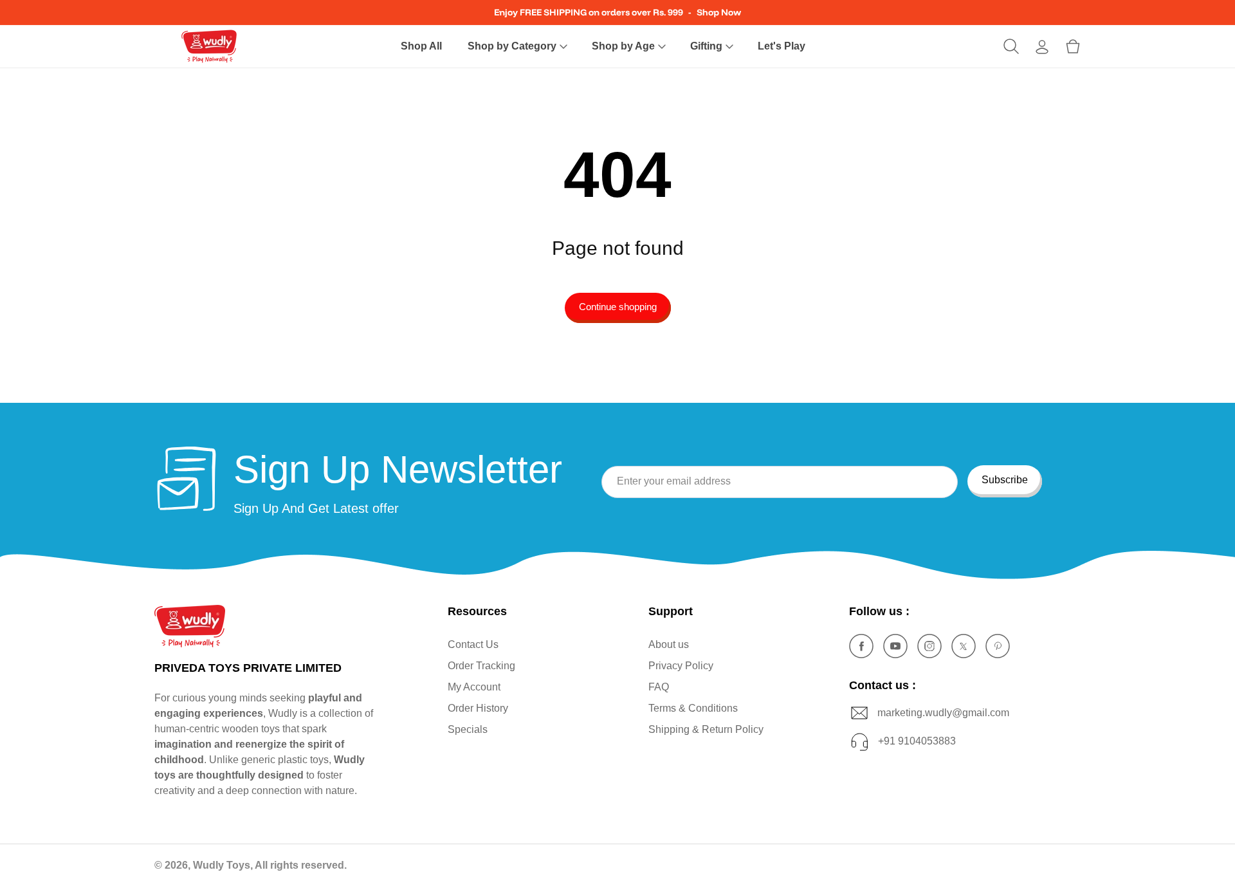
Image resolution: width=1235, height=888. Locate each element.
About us (668, 644)
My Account (474, 686)
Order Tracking (481, 665)
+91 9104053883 (917, 740)
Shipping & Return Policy (706, 729)
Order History (478, 708)
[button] (517, 46)
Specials (468, 729)
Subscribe (1005, 479)
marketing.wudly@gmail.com (943, 712)
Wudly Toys (221, 865)
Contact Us (473, 644)
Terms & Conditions (693, 708)
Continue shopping (618, 306)
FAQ (658, 686)
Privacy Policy (680, 665)
